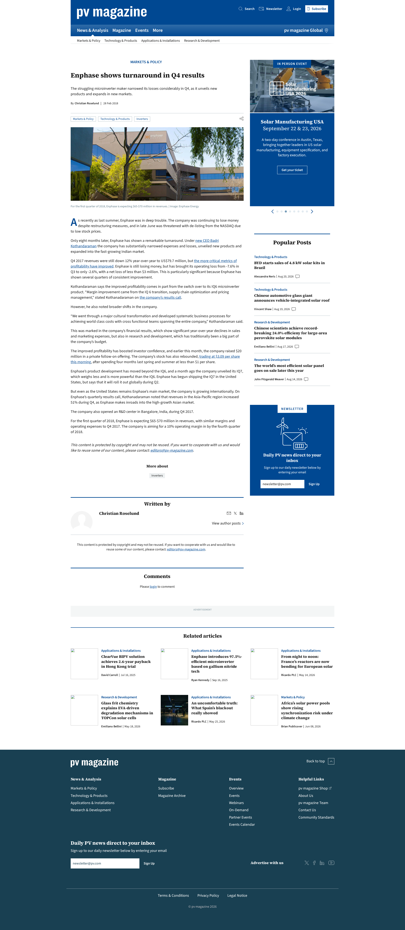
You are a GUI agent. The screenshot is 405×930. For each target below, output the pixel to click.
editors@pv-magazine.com (171, 450)
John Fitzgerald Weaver (269, 379)
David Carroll (109, 675)
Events (141, 30)
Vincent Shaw (262, 309)
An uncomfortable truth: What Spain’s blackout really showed (214, 708)
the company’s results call (160, 297)
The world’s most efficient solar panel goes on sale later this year (289, 368)
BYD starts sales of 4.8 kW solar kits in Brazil (289, 265)
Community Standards (316, 817)
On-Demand (238, 810)
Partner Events (240, 817)
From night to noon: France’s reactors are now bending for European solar (307, 661)
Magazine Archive (172, 795)
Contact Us (307, 810)
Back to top (315, 761)
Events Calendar (242, 824)
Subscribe (166, 788)
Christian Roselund (87, 103)
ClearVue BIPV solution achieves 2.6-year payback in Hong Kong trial (126, 661)
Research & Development (202, 41)
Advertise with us (267, 862)
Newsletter (274, 9)
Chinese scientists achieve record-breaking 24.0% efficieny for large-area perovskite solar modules (290, 333)
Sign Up (314, 484)
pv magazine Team (313, 803)
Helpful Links (311, 779)
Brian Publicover (291, 726)
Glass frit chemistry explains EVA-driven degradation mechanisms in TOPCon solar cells (127, 710)
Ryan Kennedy (200, 680)
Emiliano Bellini (264, 347)
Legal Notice (237, 895)
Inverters (142, 119)
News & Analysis (92, 30)
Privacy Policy (208, 895)
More (158, 30)
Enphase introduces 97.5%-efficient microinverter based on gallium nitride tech (216, 664)
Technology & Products (120, 41)
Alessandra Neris (264, 276)
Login (297, 9)
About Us (305, 795)
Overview (236, 788)
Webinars (236, 803)
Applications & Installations (160, 41)
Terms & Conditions (173, 895)
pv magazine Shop (313, 788)
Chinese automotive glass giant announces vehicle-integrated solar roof (291, 298)
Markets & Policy (88, 41)
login (153, 586)
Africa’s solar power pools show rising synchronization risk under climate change (307, 710)
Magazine (121, 30)
